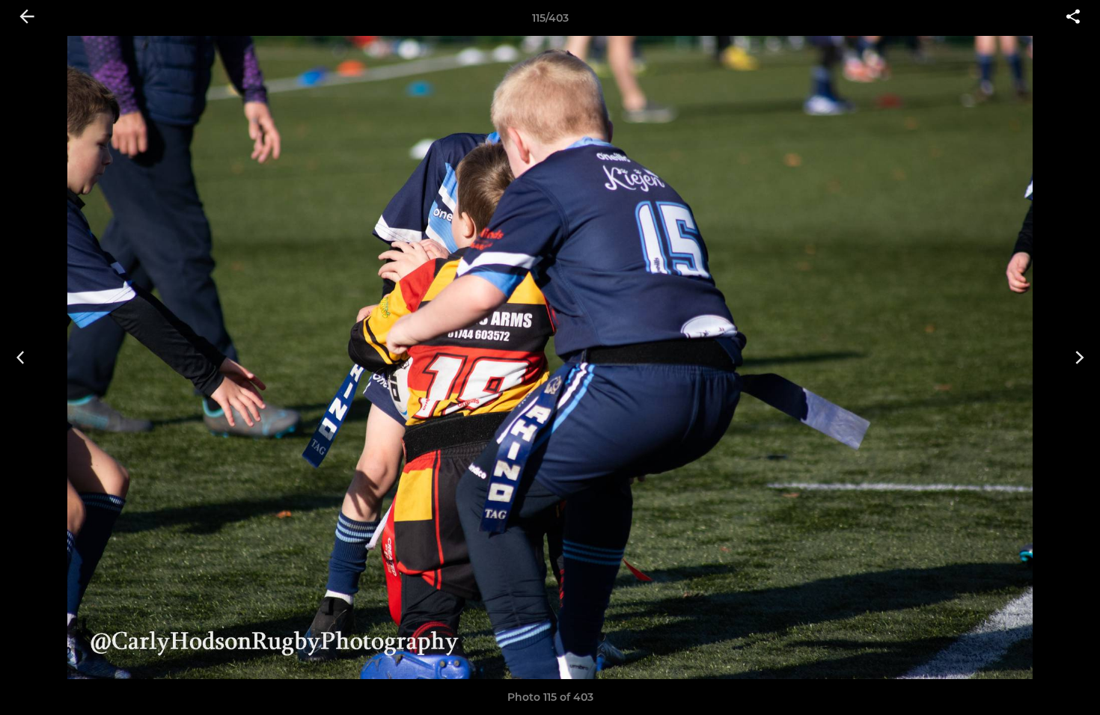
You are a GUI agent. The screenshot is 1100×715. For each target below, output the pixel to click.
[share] (1073, 17)
